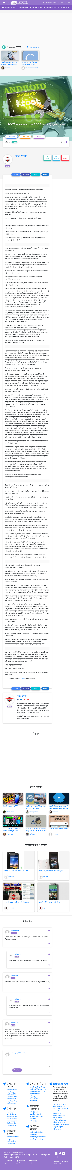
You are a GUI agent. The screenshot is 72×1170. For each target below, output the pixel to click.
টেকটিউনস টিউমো (12, 1144)
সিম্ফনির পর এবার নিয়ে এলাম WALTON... (16, 871)
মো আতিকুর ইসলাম (33, 812)
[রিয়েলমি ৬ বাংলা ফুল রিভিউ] (13, 799)
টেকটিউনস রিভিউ (11, 1094)
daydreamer (15, 976)
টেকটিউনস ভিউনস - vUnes (38, 1089)
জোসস (45, 174)
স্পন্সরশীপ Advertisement (61, 1125)
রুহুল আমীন (55, 812)
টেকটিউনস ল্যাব (11, 1099)
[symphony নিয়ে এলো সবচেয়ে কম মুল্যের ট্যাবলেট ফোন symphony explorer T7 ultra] (53, 860)
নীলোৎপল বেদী (15, 931)
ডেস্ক (23, 7)
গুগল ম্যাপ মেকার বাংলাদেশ (31, 68)
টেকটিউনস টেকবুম (12, 1097)
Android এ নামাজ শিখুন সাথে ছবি (58, 829)
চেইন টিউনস (33, 1101)
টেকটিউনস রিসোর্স (12, 1121)
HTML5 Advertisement (60, 1109)
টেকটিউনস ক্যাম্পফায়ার (36, 1139)
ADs (64, 7)
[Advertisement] (36, 31)
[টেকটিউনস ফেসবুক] (56, 1154)
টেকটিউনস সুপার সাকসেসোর (38, 1137)
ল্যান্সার (37, 7)
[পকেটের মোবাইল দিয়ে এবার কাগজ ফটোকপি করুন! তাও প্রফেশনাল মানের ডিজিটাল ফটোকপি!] (10, 55)
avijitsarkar (14, 1023)
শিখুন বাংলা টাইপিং (12, 1116)
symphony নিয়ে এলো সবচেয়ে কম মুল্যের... (51, 871)
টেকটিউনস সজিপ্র (11, 1123)
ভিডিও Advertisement (59, 1107)
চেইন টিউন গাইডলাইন (36, 1114)
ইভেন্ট (51, 7)
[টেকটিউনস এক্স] (64, 1154)
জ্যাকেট (9, 7)
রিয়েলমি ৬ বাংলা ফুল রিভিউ (10, 806)
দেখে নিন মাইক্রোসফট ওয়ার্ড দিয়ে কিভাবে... (16, 902)
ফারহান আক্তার (9, 834)
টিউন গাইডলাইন (34, 1112)
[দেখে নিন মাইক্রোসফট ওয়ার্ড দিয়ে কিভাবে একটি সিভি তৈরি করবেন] (18, 891)
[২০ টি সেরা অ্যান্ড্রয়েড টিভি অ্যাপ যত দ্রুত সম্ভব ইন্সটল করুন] (36, 799)
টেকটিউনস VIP (34, 1135)
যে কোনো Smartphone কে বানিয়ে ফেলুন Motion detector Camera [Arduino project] (36, 831)
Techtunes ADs (60, 1083)
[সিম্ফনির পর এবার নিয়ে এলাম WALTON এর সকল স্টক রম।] (18, 860)
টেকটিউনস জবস (11, 1103)
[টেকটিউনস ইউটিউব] (56, 1158)
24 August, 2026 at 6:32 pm (19, 1053)
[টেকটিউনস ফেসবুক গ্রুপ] (60, 1154)
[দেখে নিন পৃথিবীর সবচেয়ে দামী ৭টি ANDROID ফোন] (53, 891)
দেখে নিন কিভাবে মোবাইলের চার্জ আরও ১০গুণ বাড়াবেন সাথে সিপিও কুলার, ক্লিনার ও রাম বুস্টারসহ (58, 808)
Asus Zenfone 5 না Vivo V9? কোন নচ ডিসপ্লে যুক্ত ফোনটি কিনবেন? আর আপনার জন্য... (12, 831)
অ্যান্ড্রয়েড (14, 142)
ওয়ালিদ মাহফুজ (32, 834)
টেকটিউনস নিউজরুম (12, 1101)
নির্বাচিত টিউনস (34, 1098)
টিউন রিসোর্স (33, 1121)
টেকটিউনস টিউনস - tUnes (37, 1087)
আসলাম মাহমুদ (55, 834)
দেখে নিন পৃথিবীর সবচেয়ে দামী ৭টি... (49, 902)
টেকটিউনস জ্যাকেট (12, 1090)
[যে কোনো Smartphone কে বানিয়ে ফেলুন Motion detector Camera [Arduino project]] (36, 821)
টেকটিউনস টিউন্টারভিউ (36, 1132)
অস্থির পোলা (21, 156)
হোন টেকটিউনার (11, 1114)
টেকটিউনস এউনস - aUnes (37, 1092)
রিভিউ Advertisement (59, 1120)
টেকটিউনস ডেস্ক (11, 1092)
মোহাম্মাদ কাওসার (10, 812)
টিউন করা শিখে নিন (12, 1119)
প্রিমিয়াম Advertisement (60, 1122)
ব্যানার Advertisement (59, 1104)
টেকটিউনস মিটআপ (12, 1141)
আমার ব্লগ (22, 678)
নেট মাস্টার (7, 68)
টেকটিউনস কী (11, 1112)
